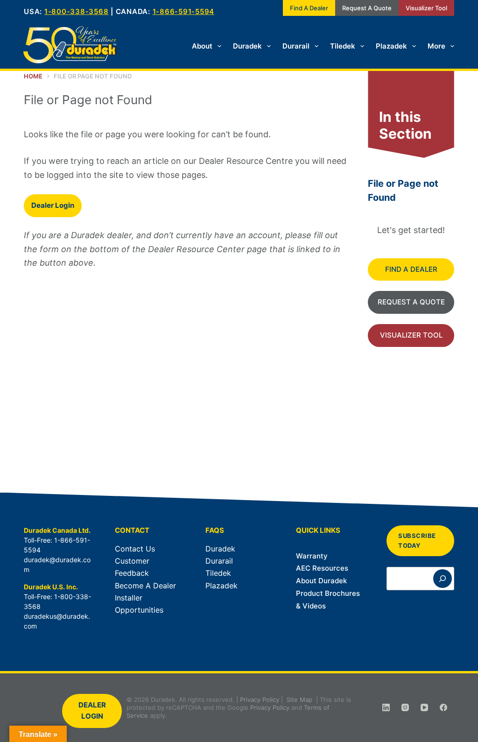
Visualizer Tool (426, 8)
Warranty (312, 555)
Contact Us (135, 548)
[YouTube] (424, 707)
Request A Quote (367, 8)
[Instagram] (405, 707)
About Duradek (321, 580)
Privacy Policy (259, 699)
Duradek (247, 46)
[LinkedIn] (386, 707)
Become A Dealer (145, 585)
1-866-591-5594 (184, 11)
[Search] (442, 578)
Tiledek (342, 46)
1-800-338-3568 (76, 11)
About (202, 46)
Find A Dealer (309, 8)
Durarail (295, 46)
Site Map (299, 699)
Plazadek (391, 46)
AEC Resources (322, 568)
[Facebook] (443, 707)
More (436, 46)
